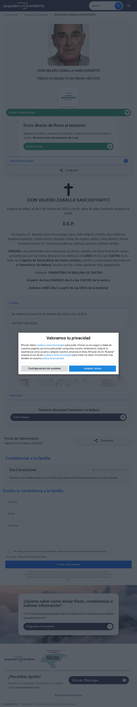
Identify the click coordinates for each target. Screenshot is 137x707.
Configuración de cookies (44, 368)
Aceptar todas (92, 368)
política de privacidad (53, 358)
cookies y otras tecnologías (50, 345)
